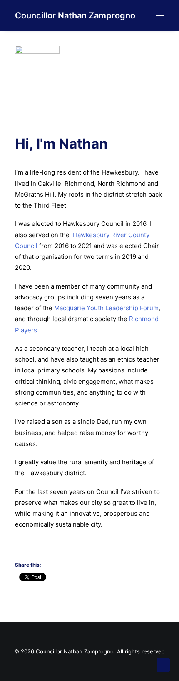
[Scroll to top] (163, 664)
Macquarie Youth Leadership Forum (106, 308)
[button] (160, 15)
